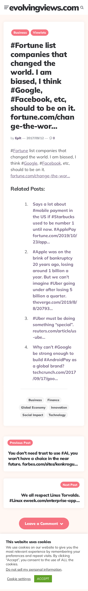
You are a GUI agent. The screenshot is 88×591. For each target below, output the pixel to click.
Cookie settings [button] (19, 579)
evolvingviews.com (44, 7)
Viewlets (39, 32)
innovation (59, 407)
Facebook (51, 163)
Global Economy (33, 407)
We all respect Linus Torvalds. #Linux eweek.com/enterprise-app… (44, 497)
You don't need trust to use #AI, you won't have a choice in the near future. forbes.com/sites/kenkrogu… (43, 458)
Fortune (20, 150)
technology (57, 415)
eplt (18, 138)
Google (30, 163)
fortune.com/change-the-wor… (40, 175)
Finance (53, 400)
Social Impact (32, 415)
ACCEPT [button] (43, 578)
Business (20, 32)
